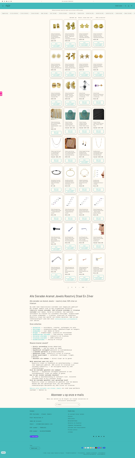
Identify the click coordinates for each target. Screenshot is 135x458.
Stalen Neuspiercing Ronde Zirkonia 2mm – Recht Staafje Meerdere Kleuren (84, 211)
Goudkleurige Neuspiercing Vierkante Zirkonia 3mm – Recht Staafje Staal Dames (98, 269)
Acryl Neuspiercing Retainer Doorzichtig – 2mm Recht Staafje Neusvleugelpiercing (70, 239)
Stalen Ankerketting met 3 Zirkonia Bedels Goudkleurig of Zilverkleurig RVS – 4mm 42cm (56, 125)
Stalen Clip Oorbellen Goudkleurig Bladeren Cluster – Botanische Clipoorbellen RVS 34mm (70, 66)
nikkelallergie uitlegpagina (66, 319)
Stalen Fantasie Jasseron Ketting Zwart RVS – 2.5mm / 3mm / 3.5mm (98, 124)
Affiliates (71, 418)
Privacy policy (72, 429)
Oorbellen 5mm (72, 13)
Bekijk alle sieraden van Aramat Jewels (45, 388)
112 (83, 287)
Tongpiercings (5, 13)
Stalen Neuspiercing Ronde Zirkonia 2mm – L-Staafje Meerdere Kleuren (70, 211)
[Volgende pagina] (86, 287)
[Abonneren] (78, 404)
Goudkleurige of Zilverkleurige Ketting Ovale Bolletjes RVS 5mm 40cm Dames (98, 153)
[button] (2, 5)
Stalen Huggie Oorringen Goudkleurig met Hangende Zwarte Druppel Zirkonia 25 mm (84, 153)
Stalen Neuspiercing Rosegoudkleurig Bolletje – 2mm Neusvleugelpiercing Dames (83, 270)
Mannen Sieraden (128, 13)
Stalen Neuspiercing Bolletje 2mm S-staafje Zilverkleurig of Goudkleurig (98, 239)
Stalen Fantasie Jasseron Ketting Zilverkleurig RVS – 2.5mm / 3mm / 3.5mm (70, 124)
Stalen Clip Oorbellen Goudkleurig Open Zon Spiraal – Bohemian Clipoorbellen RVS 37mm (56, 66)
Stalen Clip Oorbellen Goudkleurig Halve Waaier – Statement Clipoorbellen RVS (69, 95)
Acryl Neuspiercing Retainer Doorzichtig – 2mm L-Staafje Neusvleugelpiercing (84, 239)
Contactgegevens (101, 454)
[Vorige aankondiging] (41, 1)
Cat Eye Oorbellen (14, 13)
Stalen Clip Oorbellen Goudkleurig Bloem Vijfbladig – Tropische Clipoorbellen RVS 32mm (84, 35)
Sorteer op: (73, 17)
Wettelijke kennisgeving (90, 454)
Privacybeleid (81, 452)
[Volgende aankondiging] (93, 1)
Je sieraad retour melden (76, 414)
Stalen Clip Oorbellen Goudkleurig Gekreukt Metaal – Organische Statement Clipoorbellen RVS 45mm (70, 36)
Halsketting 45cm (109, 13)
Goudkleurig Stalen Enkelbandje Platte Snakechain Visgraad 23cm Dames (69, 182)
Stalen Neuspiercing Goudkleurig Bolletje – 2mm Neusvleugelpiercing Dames (70, 270)
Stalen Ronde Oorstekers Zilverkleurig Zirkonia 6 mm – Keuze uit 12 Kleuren (84, 95)
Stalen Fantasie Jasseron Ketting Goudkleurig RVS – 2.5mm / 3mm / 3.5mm (84, 124)
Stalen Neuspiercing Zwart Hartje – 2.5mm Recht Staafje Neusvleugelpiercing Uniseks (55, 240)
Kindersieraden (119, 13)
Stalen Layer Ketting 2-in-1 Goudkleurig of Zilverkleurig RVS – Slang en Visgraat (56, 153)
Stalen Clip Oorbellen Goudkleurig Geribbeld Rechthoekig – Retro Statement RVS (55, 95)
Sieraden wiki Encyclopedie (76, 427)
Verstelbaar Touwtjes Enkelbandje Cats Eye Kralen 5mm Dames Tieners (55, 182)
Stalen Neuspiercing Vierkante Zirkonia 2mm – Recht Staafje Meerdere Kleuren (98, 211)
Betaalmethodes (72, 420)
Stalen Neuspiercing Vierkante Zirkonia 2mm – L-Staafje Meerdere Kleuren (56, 211)
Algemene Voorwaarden (74, 425)
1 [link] (68, 287)
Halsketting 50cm (99, 13)
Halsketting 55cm (90, 13)
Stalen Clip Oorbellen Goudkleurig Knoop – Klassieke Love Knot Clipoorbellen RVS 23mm (98, 35)
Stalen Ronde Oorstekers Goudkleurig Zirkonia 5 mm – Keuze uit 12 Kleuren (98, 95)
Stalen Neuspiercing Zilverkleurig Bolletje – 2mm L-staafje (56, 269)
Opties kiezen (84, 102)
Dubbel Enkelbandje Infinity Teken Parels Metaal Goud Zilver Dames (83, 182)
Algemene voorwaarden (91, 452)
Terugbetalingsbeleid (71, 452)
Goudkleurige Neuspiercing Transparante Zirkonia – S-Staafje (98, 182)
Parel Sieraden (53, 13)
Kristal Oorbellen (24, 13)
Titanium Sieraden (35, 13)
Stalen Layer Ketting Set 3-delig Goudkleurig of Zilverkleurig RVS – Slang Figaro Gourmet (70, 153)
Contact (70, 416)
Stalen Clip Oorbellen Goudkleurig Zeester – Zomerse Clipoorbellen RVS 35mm (84, 66)
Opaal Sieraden (44, 13)
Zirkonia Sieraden (63, 13)
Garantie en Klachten (74, 423)
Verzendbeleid (101, 452)
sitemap (70, 432)
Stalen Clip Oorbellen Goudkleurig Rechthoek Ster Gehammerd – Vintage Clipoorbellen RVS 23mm (56, 36)
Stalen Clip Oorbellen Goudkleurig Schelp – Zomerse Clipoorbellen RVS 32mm (98, 66)
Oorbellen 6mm (81, 13)
